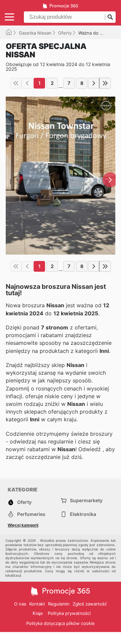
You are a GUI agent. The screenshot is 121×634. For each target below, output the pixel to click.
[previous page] (27, 83)
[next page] (93, 83)
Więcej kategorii (23, 525)
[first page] (16, 83)
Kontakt (37, 603)
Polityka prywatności (69, 613)
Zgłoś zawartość (90, 603)
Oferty (65, 33)
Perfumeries (31, 514)
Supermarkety (86, 500)
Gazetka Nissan (35, 33)
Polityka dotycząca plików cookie (60, 623)
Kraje (38, 613)
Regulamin (59, 603)
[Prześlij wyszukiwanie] (110, 17)
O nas (20, 603)
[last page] (105, 83)
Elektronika (83, 514)
